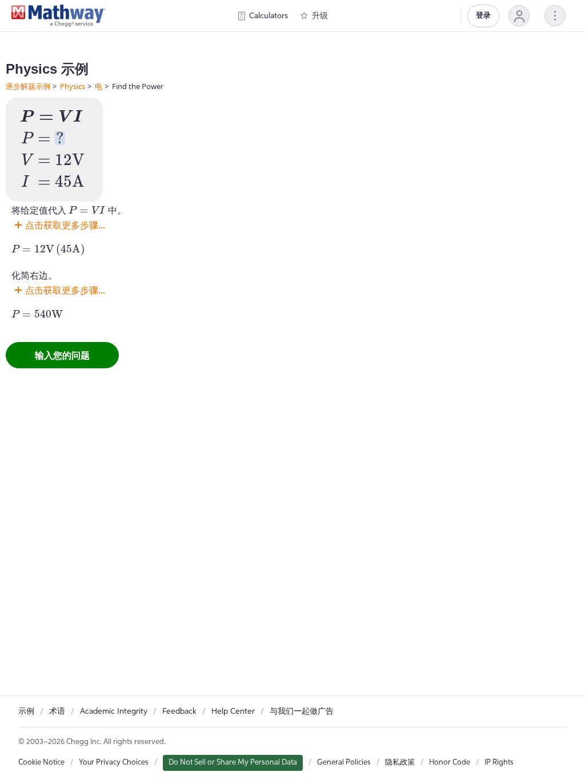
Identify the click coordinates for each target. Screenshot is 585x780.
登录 (483, 15)
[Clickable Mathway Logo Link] (58, 16)
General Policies (344, 762)
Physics (72, 86)
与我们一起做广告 (302, 711)
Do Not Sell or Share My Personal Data (233, 762)
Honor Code (449, 762)
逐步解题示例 (28, 86)
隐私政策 (400, 762)
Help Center (233, 711)
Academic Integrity (113, 711)
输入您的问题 (62, 355)
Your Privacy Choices (114, 762)
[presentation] (51, 116)
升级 (320, 16)
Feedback (179, 711)
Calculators (268, 16)
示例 (26, 711)
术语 (57, 711)
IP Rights (499, 762)
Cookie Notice (41, 762)
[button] (519, 15)
